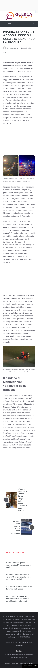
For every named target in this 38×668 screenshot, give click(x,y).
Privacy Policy (19, 663)
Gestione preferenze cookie (30, 665)
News (5, 52)
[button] (33, 24)
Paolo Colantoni (14, 48)
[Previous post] (6, 500)
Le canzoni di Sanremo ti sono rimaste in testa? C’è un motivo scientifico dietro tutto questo (17, 599)
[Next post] (32, 527)
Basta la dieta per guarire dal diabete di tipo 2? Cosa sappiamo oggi (18, 565)
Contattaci (19, 645)
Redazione (9, 663)
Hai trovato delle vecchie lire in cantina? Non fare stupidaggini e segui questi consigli (18, 577)
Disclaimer (29, 663)
